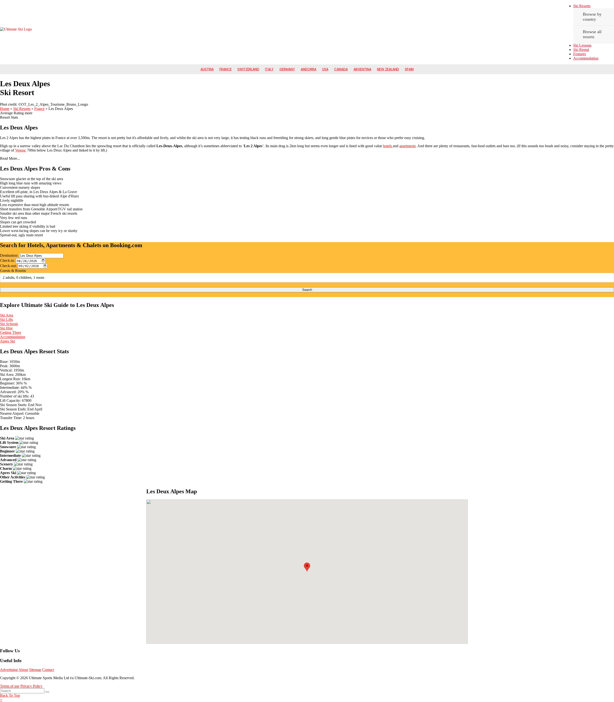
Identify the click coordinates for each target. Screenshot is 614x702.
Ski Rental (581, 50)
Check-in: (7, 261)
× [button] (1, 700)
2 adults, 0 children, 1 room (23, 277)
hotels (388, 146)
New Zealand (388, 69)
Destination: (9, 255)
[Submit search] (47, 692)
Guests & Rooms (13, 271)
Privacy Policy (31, 686)
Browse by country (592, 17)
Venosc (20, 150)
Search (307, 290)
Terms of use (9, 686)
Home (4, 109)
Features (579, 54)
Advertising (9, 670)
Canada (341, 69)
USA (325, 69)
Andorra (308, 69)
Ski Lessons (582, 45)
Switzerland (248, 69)
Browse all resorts (592, 34)
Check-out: (8, 266)
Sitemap (35, 670)
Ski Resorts (581, 6)
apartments (407, 146)
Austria (207, 69)
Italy (269, 69)
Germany (287, 69)
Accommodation (585, 58)
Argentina (362, 69)
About (23, 670)
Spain (409, 69)
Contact (48, 670)
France (225, 69)
